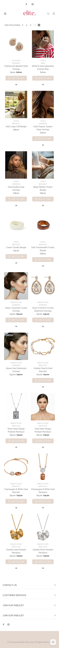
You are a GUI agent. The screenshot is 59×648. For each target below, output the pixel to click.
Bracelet (16, 124)
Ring (43, 63)
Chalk (43, 61)
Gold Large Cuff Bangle (16, 126)
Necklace (16, 426)
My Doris (16, 61)
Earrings (16, 63)
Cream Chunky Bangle (16, 247)
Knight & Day (16, 302)
